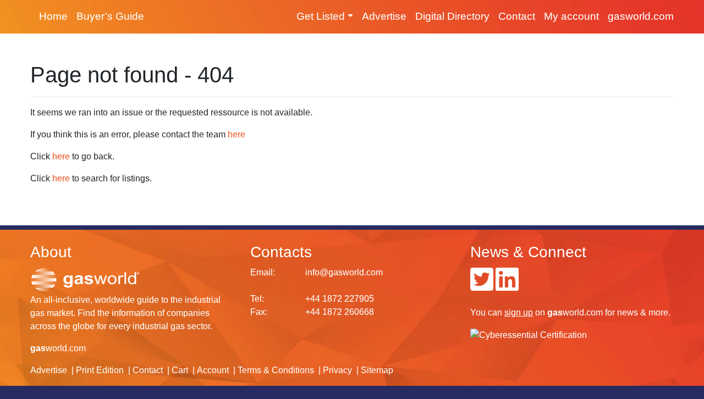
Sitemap (377, 370)
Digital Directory (452, 16)
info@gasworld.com (344, 272)
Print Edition (100, 370)
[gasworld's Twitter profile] (481, 286)
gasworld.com (641, 16)
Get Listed (320, 16)
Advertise (384, 16)
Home (53, 16)
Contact (516, 16)
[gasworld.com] (85, 279)
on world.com (553, 312)
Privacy (337, 370)
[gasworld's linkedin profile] (507, 286)
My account (571, 16)
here (236, 134)
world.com (58, 348)
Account (213, 370)
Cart (180, 370)
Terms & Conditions (276, 370)
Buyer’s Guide (110, 16)
